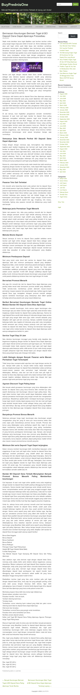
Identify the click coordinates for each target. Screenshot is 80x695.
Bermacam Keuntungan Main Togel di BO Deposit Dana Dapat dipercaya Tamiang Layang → (39, 683)
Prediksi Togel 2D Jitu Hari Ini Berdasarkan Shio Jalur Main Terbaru (68, 68)
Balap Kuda (5, 27)
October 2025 (64, 117)
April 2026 (63, 103)
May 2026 (63, 101)
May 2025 (63, 128)
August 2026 (63, 94)
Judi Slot (18, 671)
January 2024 (64, 165)
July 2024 (63, 151)
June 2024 (63, 153)
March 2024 (63, 160)
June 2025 (63, 126)
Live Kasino (39, 27)
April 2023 (63, 172)
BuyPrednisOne (14, 4)
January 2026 (64, 110)
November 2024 (64, 142)
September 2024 (65, 147)
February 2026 (64, 108)
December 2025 (64, 112)
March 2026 (63, 105)
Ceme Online (17, 27)
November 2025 (64, 114)
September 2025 (65, 119)
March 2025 (63, 133)
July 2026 (63, 96)
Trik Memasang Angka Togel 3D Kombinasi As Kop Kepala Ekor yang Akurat (68, 55)
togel (59, 207)
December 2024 (64, 140)
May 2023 (63, 169)
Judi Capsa (28, 27)
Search (60, 33)
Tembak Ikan (63, 27)
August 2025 (63, 121)
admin (12, 671)
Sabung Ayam (50, 27)
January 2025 (64, 137)
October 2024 (64, 144)
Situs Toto (61, 202)
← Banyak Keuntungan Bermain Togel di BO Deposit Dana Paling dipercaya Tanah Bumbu (13, 683)
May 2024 (63, 156)
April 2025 (63, 130)
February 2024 (64, 163)
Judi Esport (63, 185)
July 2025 (63, 124)
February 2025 (64, 135)
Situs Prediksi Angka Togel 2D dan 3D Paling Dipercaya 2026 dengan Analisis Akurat (68, 62)
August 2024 (63, 149)
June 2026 (63, 98)
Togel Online (63, 197)
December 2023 (64, 167)
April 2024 (63, 158)
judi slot (73, 27)
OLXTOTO (45, 691)
